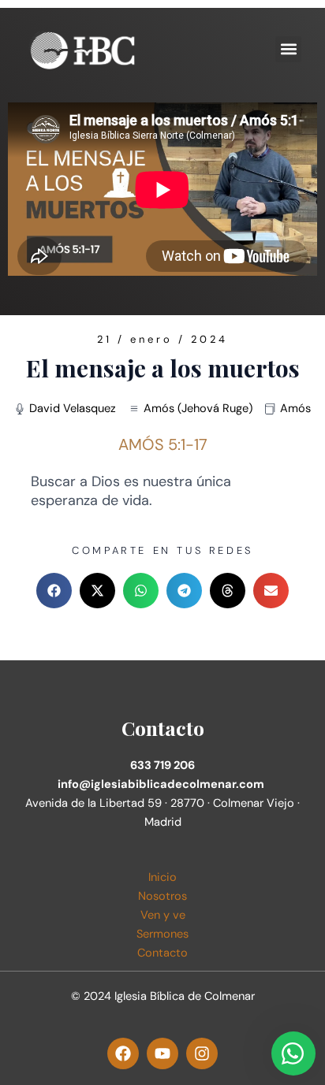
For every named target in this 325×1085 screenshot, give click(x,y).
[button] (288, 49)
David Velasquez (72, 408)
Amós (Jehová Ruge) (198, 408)
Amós (295, 408)
